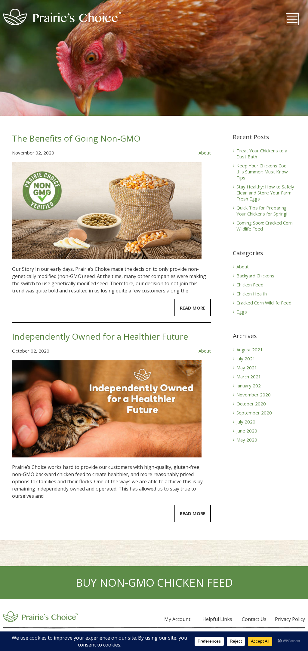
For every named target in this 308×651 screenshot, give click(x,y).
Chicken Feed (249, 285)
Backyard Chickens (255, 276)
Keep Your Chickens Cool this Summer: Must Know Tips (262, 172)
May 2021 (246, 368)
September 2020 (254, 413)
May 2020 (246, 440)
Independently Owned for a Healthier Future (100, 336)
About (205, 153)
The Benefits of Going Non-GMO (76, 138)
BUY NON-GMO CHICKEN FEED (154, 582)
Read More (192, 308)
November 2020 (253, 395)
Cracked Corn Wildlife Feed (263, 303)
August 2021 (249, 350)
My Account (177, 619)
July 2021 (245, 359)
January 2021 (249, 386)
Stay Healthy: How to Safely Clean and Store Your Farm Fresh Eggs (265, 193)
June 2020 (246, 431)
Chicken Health (251, 294)
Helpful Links (217, 619)
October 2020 (251, 404)
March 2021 (248, 377)
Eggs (241, 312)
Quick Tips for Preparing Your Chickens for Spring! (261, 211)
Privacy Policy (290, 619)
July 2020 (245, 422)
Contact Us (254, 619)
